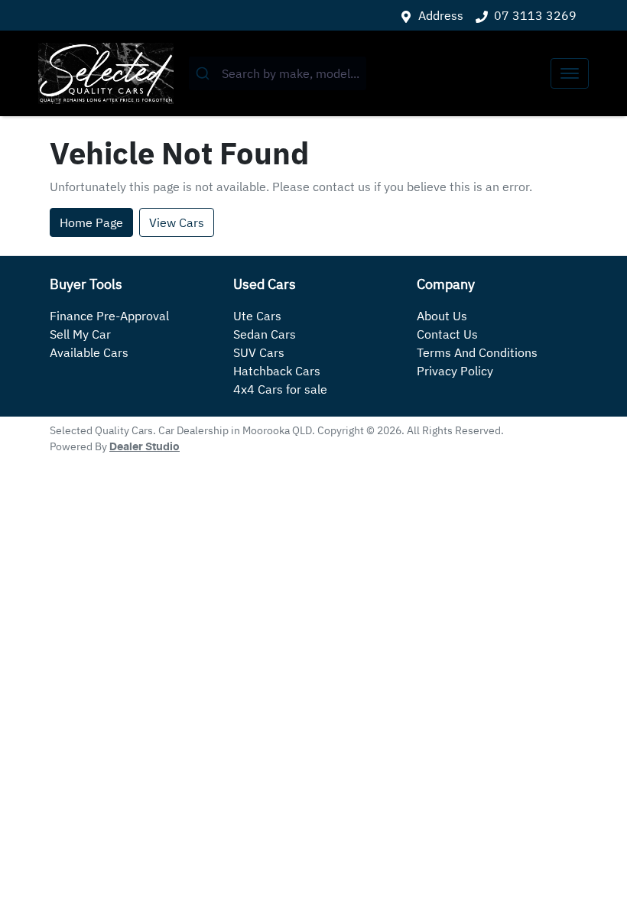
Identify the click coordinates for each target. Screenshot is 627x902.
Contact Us (447, 334)
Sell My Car (80, 334)
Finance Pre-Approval (109, 315)
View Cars (176, 222)
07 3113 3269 (535, 15)
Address (440, 15)
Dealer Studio (144, 447)
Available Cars (89, 352)
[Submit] (205, 73)
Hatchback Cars (276, 370)
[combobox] (277, 73)
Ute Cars (257, 315)
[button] (570, 73)
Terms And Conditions (477, 352)
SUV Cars (258, 352)
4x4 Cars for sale (280, 389)
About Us (442, 315)
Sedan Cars (264, 334)
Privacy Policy (455, 370)
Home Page (91, 222)
